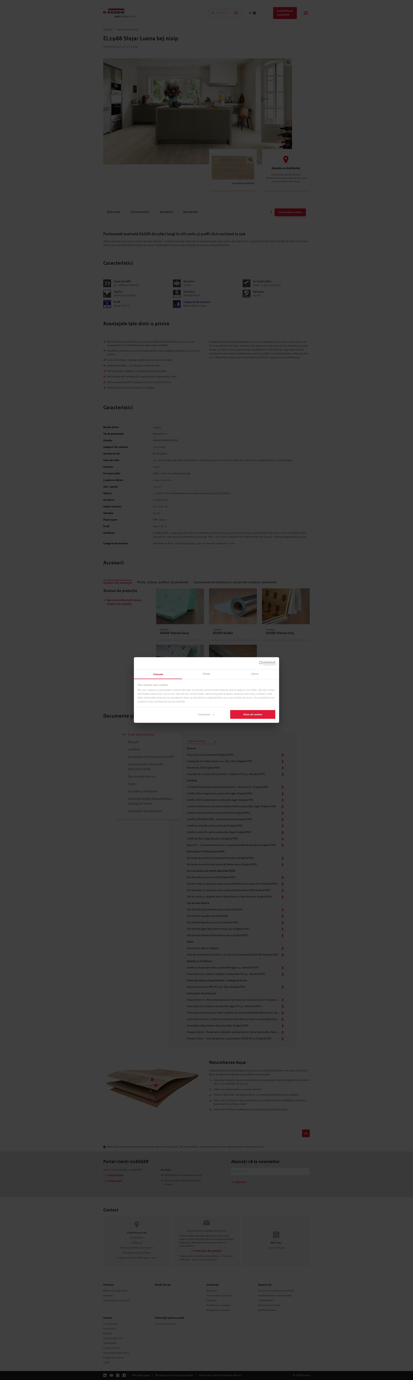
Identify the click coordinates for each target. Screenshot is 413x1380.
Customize (204, 714)
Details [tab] (207, 673)
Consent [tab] (158, 674)
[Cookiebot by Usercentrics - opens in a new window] (261, 663)
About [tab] (254, 673)
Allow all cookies (252, 714)
